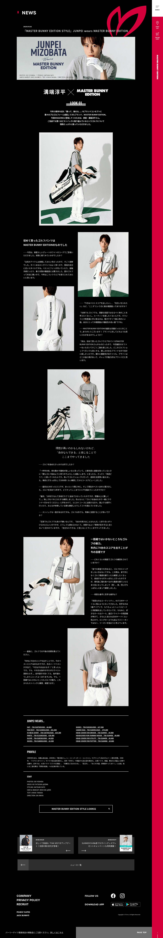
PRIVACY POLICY (28, 900)
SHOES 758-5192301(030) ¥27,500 (90, 727)
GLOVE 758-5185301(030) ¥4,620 (40, 738)
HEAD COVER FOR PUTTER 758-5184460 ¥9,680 (95, 741)
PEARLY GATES (23, 912)
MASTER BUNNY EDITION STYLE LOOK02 (74, 808)
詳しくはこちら (56, 932)
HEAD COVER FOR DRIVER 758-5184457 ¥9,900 (95, 733)
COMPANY (24, 896)
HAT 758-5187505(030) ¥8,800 (39, 727)
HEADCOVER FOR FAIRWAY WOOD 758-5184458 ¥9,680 (98, 735)
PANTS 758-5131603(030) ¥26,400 (40, 735)
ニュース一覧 (76, 865)
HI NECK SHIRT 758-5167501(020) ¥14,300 (44, 733)
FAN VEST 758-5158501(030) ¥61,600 (42, 730)
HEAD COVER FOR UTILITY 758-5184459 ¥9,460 (95, 738)
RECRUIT (22, 904)
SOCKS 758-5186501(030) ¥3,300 (40, 741)
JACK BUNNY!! (23, 915)
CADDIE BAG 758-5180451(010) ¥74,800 (92, 730)
